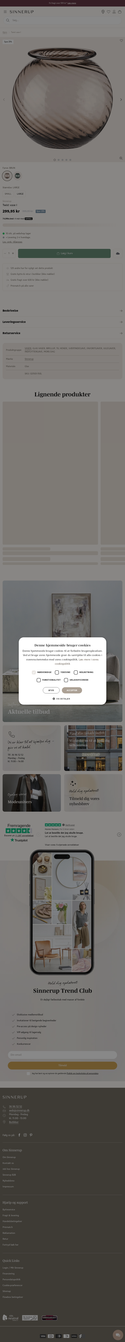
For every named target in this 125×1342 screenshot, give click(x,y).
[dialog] (62, 671)
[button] (62, 698)
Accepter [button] (72, 690)
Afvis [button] (51, 690)
